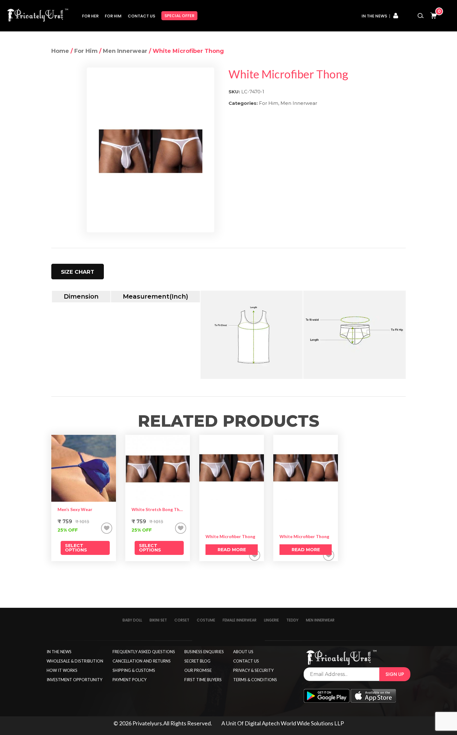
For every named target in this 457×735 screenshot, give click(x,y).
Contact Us (141, 16)
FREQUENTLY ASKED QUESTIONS (144, 651)
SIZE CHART (77, 272)
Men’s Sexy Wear (75, 509)
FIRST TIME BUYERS (203, 679)
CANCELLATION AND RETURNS (142, 660)
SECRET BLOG (197, 660)
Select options (76, 548)
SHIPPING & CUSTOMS (134, 670)
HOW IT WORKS (62, 670)
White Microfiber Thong (230, 536)
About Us (243, 651)
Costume (206, 620)
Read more (232, 549)
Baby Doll (132, 620)
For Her (90, 16)
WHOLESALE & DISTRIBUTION (75, 660)
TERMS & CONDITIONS (255, 679)
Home (60, 51)
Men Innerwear (125, 51)
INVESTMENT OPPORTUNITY (74, 679)
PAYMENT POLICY (129, 679)
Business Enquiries (204, 651)
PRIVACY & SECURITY (253, 670)
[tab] (77, 271)
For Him (113, 16)
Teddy (292, 620)
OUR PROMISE (198, 670)
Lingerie (271, 620)
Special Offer (179, 16)
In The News (374, 16)
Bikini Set (158, 620)
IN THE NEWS (59, 651)
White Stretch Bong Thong (158, 509)
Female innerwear (239, 620)
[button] (106, 528)
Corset (181, 620)
